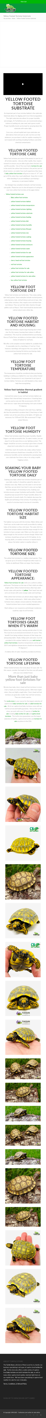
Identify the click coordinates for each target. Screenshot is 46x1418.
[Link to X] (30, 1415)
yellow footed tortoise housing (21, 241)
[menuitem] (23, 1)
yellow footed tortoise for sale (21, 252)
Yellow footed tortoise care (15, 194)
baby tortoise (11, 1372)
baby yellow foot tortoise (14, 173)
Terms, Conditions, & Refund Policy (15, 1384)
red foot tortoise (16, 264)
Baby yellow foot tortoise (19, 197)
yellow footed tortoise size (20, 233)
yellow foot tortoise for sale (20, 268)
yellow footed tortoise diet (20, 221)
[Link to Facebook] (26, 1415)
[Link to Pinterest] (34, 1415)
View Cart (24, 1)
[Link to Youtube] (41, 1415)
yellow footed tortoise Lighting (21, 209)
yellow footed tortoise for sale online (23, 276)
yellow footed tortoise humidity (21, 225)
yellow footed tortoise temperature (23, 205)
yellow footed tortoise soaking (21, 237)
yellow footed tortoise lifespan (21, 229)
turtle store (11, 701)
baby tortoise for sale (20, 704)
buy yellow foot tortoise (19, 280)
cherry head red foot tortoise (20, 260)
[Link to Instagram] (37, 1415)
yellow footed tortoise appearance (22, 256)
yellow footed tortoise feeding (21, 217)
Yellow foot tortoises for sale (14, 583)
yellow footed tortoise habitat (21, 201)
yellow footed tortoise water (20, 249)
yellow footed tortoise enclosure (22, 245)
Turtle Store (10, 1365)
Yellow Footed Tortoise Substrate (17, 16)
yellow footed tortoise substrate (21, 213)
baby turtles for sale (22, 714)
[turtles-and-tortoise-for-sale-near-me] (19, 8)
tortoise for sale (36, 166)
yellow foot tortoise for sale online (22, 272)
